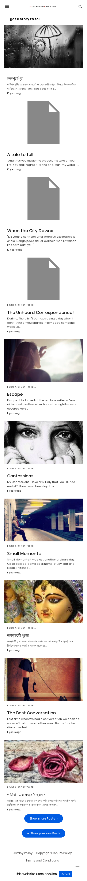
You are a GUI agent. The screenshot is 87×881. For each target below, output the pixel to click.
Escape (15, 394)
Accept (65, 874)
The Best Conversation (31, 713)
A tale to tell (20, 155)
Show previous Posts (45, 833)
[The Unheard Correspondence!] (43, 279)
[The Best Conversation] (43, 679)
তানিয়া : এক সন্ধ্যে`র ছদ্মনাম (26, 795)
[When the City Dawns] (43, 198)
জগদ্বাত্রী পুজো (18, 635)
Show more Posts (42, 818)
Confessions (20, 476)
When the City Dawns (30, 231)
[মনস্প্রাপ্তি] (43, 46)
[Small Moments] (43, 520)
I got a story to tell (21, 305)
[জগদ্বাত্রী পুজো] (43, 601)
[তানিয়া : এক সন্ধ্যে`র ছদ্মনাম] (43, 761)
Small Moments (24, 553)
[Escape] (43, 360)
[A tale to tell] (43, 122)
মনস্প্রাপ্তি (15, 78)
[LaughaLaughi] (43, 6)
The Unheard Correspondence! (40, 312)
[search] (80, 6)
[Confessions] (43, 442)
